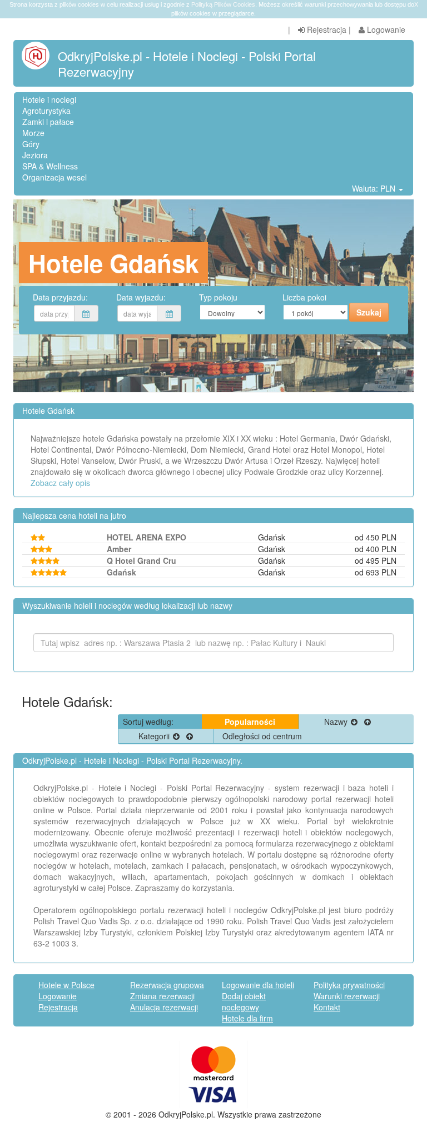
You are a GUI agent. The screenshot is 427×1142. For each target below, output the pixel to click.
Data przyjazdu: (60, 297)
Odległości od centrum (262, 736)
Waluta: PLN (375, 188)
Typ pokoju (218, 297)
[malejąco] (354, 721)
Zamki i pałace (48, 121)
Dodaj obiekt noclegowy (244, 1001)
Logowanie (385, 29)
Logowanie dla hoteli (258, 984)
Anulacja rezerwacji (164, 1007)
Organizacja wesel (54, 177)
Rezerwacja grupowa (167, 984)
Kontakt (327, 1007)
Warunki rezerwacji (347, 995)
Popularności (250, 721)
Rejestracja (325, 29)
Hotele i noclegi (49, 99)
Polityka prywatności (349, 984)
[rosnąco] (367, 721)
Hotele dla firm (247, 1018)
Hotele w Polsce (66, 984)
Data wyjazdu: (141, 297)
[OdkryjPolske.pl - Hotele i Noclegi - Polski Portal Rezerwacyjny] (40, 55)
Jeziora (35, 155)
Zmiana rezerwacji (162, 995)
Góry (30, 143)
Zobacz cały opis (60, 482)
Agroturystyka (46, 110)
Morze (33, 132)
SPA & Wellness (50, 166)
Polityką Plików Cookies (223, 4)
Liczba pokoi (304, 297)
